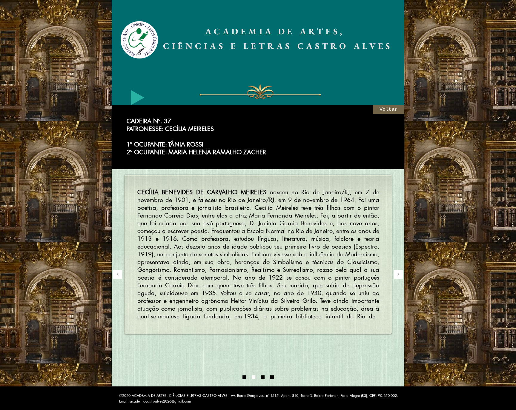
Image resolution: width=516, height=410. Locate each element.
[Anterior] (117, 275)
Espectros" (318, 254)
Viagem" (151, 270)
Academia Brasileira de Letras (232, 254)
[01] (244, 377)
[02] (253, 377)
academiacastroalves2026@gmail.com (160, 401)
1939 (245, 246)
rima (143, 231)
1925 (344, 239)
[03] (263, 377)
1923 (174, 239)
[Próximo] (398, 275)
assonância (353, 223)
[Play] (137, 97)
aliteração (316, 223)
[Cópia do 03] (272, 377)
